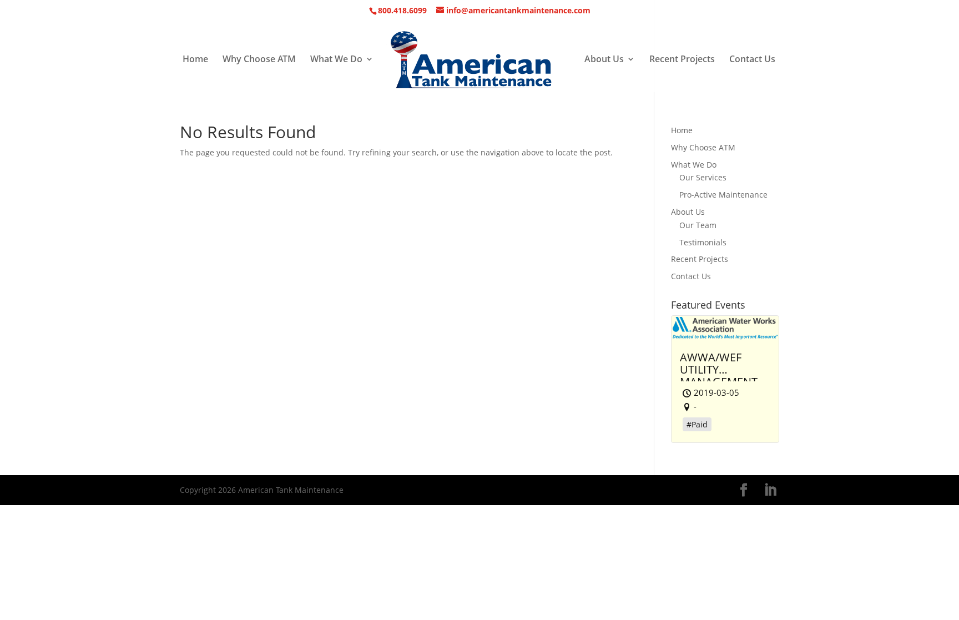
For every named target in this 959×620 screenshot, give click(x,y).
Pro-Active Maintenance (723, 194)
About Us (604, 60)
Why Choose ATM (259, 60)
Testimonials (702, 242)
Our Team (697, 225)
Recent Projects (682, 60)
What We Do (336, 60)
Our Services (702, 177)
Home (195, 60)
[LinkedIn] (770, 490)
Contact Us (752, 60)
